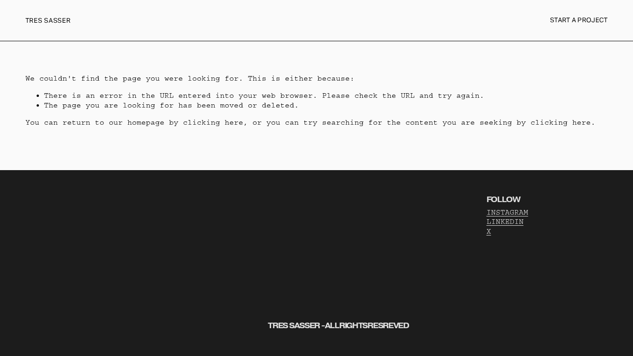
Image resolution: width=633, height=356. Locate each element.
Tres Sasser (48, 20)
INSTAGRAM (507, 212)
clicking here (213, 122)
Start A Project (579, 20)
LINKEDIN (505, 221)
